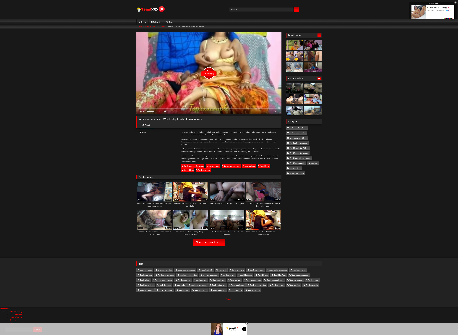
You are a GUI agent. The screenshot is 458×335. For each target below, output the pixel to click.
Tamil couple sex (184, 280)
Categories (157, 22)
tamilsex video (295, 168)
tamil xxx (314, 163)
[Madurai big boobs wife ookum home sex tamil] (294, 111)
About (147, 125)
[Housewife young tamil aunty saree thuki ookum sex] (313, 67)
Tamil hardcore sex (253, 280)
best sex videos (213, 166)
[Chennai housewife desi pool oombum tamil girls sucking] (294, 99)
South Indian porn (256, 270)
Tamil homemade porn (275, 280)
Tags (171, 22)
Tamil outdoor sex (218, 285)
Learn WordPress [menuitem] (17, 317)
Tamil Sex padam (146, 290)
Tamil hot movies (295, 280)
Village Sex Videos (297, 173)
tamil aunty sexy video (188, 275)
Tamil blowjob (265, 166)
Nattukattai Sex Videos (298, 128)
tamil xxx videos (254, 290)
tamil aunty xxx (228, 275)
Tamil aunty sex (146, 275)
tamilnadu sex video (198, 285)
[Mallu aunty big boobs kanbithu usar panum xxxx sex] (313, 56)
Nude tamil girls (207, 270)
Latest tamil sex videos (232, 166)
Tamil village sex (219, 290)
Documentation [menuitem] (16, 314)
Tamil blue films (280, 275)
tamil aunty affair (299, 270)
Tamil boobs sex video (299, 275)
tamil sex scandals (166, 290)
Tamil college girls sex (163, 280)
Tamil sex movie (312, 285)
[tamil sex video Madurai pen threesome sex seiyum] (313, 88)
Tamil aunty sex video (166, 275)
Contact (229, 299)
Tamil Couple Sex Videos (299, 148)
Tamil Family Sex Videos (299, 153)
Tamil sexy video (204, 170)
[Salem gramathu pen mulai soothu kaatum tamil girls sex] (294, 56)
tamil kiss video (165, 285)
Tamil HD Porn (189, 170)
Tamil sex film (294, 285)
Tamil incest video (146, 285)
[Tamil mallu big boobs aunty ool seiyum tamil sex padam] (294, 45)
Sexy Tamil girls (238, 270)
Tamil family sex (218, 280)
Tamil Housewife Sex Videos (155, 27)
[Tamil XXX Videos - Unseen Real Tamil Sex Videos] (150, 9)
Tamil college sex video (298, 143)
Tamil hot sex (313, 280)
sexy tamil (222, 270)
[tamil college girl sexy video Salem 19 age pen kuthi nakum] (313, 111)
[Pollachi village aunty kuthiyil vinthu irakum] (294, 88)
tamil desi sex (201, 280)
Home (143, 22)
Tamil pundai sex (237, 285)
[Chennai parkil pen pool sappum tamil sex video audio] (294, 67)
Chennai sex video (165, 270)
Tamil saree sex (278, 285)
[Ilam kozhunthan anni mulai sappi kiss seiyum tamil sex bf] (313, 45)
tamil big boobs (250, 166)
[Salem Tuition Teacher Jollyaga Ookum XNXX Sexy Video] (313, 99)
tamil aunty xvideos (210, 275)
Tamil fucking (235, 280)
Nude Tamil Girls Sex (297, 133)
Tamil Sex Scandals (297, 163)
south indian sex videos (278, 270)
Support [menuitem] (13, 320)
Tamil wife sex (236, 290)
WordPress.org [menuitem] (16, 312)
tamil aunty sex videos (298, 138)
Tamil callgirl (144, 280)
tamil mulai (181, 285)
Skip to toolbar (6, 309)
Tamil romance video (258, 285)
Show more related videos (209, 242)
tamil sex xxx (184, 290)
